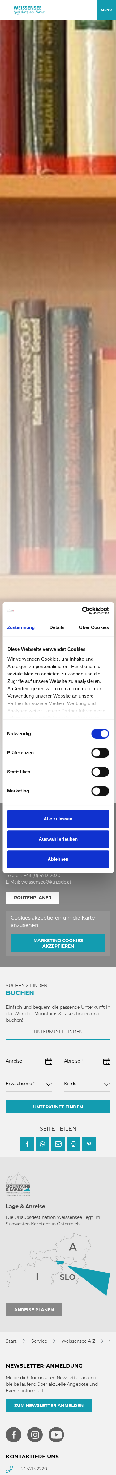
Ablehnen (58, 859)
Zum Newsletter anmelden (49, 1405)
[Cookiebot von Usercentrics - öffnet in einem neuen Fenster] (82, 611)
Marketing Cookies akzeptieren (58, 943)
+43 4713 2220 (32, 1469)
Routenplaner (32, 897)
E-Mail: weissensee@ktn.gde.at (38, 882)
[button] (27, 1144)
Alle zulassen (58, 818)
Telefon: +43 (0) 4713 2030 (33, 875)
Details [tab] (57, 627)
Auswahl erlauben (58, 839)
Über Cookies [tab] (94, 627)
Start (11, 1341)
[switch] (100, 753)
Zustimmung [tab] (21, 627)
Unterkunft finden (58, 1107)
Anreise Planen (34, 1310)
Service (39, 1341)
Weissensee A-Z (78, 1341)
